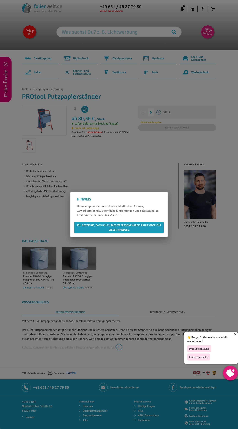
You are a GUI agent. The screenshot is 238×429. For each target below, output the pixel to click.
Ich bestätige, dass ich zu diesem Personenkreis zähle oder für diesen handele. (119, 227)
